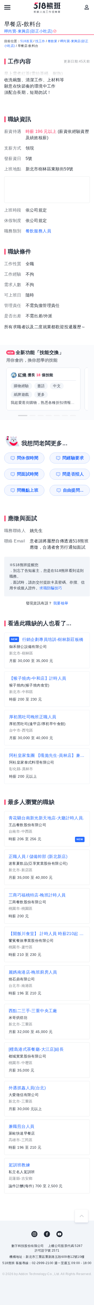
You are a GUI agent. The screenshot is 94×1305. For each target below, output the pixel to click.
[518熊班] (47, 8)
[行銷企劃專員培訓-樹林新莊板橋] (47, 650)
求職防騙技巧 (50, 588)
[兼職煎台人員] (47, 1137)
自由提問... (73, 490)
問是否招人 (73, 474)
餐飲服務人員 (38, 231)
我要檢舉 (60, 603)
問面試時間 (27, 474)
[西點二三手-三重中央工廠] (47, 1021)
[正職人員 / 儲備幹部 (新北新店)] (47, 867)
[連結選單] (7, 7)
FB (47, 1234)
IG (34, 1234)
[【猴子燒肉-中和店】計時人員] (47, 689)
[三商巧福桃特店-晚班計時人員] (47, 905)
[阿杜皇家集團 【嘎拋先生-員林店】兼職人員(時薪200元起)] (47, 766)
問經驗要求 (73, 458)
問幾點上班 (27, 490)
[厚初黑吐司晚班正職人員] (47, 727)
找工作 (40, 41)
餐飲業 (52, 41)
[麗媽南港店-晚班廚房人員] (47, 983)
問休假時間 (27, 458)
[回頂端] (81, 1216)
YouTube (59, 1234)
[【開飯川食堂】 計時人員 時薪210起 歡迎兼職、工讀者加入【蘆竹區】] (47, 944)
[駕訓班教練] (47, 1175)
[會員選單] (87, 7)
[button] (22, 415)
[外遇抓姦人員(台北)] (47, 1098)
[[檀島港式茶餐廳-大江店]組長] (47, 1060)
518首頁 (26, 41)
